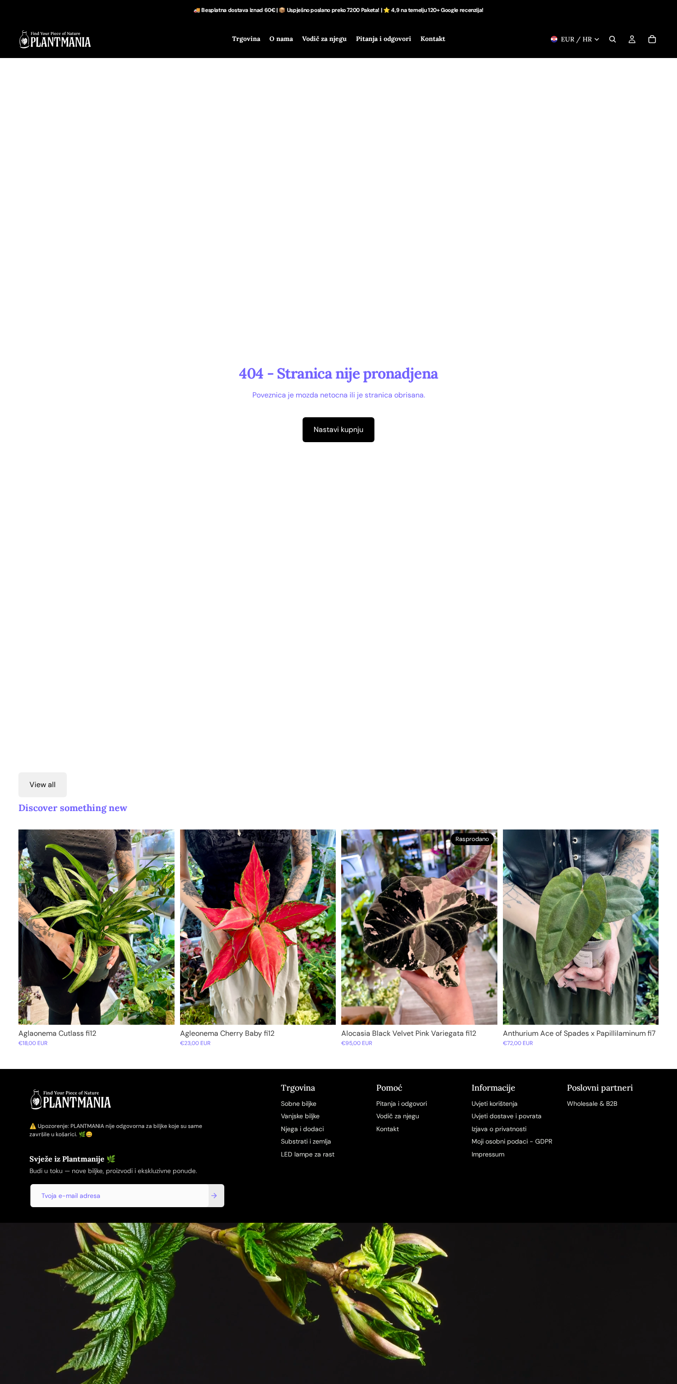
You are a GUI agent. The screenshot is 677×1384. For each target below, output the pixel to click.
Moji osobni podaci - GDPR (512, 1141)
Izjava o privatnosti (499, 1129)
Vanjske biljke (300, 1116)
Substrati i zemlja (306, 1141)
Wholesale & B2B (592, 1103)
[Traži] (612, 39)
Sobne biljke (298, 1103)
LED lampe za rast (307, 1154)
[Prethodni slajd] (32, 927)
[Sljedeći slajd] (161, 927)
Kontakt (387, 1129)
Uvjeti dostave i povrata (507, 1116)
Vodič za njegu (397, 1116)
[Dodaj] (160, 1010)
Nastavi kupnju (338, 429)
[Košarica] (652, 39)
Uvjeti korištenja (495, 1103)
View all (42, 784)
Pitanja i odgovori (401, 1103)
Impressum (488, 1154)
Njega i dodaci (302, 1129)
